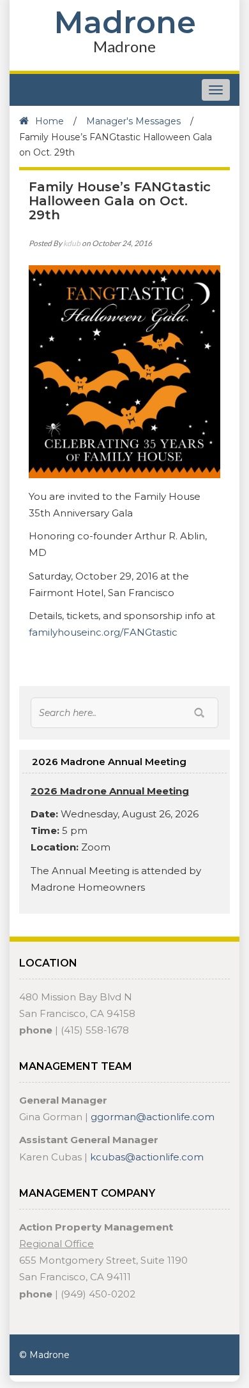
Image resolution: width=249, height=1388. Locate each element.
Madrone (125, 22)
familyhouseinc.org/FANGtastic (103, 632)
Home (49, 121)
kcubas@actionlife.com (147, 1157)
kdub (71, 243)
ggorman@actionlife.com (153, 1117)
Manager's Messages (133, 121)
